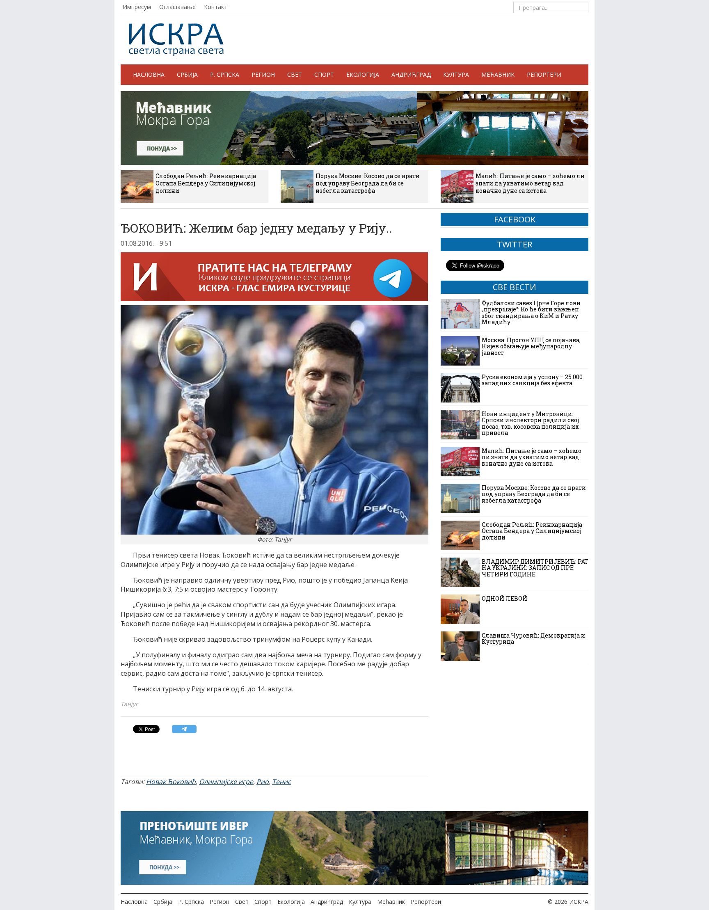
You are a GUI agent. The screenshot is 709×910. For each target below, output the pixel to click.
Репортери (544, 74)
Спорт (324, 74)
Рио (262, 781)
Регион (263, 74)
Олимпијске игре (226, 781)
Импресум (137, 7)
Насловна (149, 74)
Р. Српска (224, 74)
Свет (294, 74)
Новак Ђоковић (171, 781)
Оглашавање (177, 7)
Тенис (281, 781)
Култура (456, 74)
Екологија (362, 74)
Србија (187, 74)
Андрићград (411, 74)
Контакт (215, 7)
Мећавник (498, 74)
